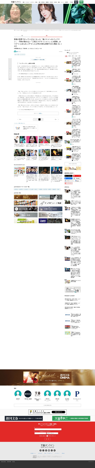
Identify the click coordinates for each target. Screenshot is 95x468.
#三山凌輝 (31, 189)
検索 (72, 2)
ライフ (75, 53)
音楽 (18, 54)
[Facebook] (41, 450)
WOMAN (51, 2)
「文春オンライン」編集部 (76, 137)
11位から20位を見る (73, 163)
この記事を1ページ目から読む (39, 59)
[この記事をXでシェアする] (10, 60)
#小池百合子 (26, 189)
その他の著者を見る (47, 405)
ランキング (27, 2)
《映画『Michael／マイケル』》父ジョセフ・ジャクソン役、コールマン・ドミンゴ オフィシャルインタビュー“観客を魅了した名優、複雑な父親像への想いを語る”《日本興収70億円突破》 (44, 178)
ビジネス (77, 52)
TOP (14, 30)
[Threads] (46, 450)
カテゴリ (31, 2)
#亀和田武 (21, 189)
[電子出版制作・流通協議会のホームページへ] (35, 457)
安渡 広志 (72, 144)
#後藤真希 (54, 189)
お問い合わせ (40, 453)
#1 (22, 35)
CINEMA (55, 2)
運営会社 (63, 453)
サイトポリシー (57, 453)
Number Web (3, 461)
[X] (43, 450)
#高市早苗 (45, 189)
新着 (23, 2)
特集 (36, 2)
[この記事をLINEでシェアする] (10, 71)
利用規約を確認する (42, 435)
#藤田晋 (49, 189)
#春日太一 (36, 189)
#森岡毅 (40, 189)
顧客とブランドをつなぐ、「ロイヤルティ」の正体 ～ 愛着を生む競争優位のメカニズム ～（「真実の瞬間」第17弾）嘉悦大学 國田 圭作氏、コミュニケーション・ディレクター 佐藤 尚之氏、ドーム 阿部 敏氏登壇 (56, 178)
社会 (15, 54)
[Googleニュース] (49, 450)
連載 (39, 2)
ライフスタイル (22, 54)
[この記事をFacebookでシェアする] (10, 63)
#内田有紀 (16, 189)
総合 (68, 52)
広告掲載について (33, 453)
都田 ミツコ (18, 51)
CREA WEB (9, 461)
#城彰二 (58, 189)
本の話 (13, 461)
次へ (56, 119)
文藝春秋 (47, 2)
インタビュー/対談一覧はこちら (19, 123)
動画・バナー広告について (48, 453)
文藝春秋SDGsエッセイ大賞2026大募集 (19, 175)
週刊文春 (42, 2)
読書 (59, 2)
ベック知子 (74, 103)
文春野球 (66, 2)
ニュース (72, 52)
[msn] (52, 450)
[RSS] (55, 450)
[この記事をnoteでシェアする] (9, 74)
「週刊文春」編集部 (75, 94)
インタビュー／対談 (19, 30)
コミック (62, 2)
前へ (20, 119)
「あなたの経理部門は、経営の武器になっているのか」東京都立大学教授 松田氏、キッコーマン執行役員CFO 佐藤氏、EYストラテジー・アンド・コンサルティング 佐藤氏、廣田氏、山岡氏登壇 (32, 178)
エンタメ (71, 53)
